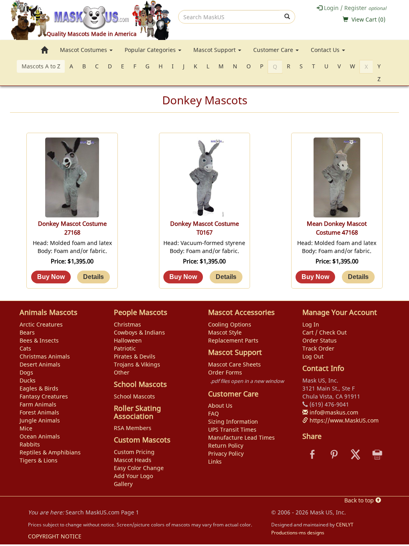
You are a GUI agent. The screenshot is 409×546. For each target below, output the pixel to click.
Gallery (123, 484)
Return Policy (225, 445)
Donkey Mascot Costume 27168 (72, 228)
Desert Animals (40, 364)
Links (215, 461)
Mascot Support (215, 50)
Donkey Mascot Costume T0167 (204, 228)
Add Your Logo (133, 476)
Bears (27, 332)
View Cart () (368, 19)
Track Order (318, 348)
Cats (25, 348)
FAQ (213, 413)
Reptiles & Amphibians (50, 452)
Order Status (319, 340)
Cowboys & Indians (139, 332)
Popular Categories (151, 50)
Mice (26, 428)
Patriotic (125, 348)
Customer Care (274, 50)
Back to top (359, 500)
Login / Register (354, 8)
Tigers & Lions (39, 460)
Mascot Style (225, 332)
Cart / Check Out (324, 332)
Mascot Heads (132, 460)
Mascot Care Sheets (234, 364)
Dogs (26, 372)
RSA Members (132, 428)
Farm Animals (38, 404)
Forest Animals (39, 412)
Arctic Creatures (41, 324)
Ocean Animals (40, 436)
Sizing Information (233, 421)
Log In (310, 324)
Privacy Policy (226, 453)
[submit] (287, 17)
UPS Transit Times (232, 429)
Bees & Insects (39, 340)
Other (121, 372)
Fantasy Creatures (44, 396)
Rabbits (30, 444)
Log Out (313, 356)
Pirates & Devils (134, 356)
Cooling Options (229, 324)
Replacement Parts (233, 340)
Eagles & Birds (39, 388)
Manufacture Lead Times (241, 437)
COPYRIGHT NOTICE (54, 536)
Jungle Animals (40, 420)
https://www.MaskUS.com (343, 420)
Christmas (127, 324)
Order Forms (225, 372)
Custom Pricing (134, 452)
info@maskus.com (333, 412)
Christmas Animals (45, 356)
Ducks (28, 380)
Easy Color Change (139, 468)
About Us (220, 405)
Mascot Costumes (84, 50)
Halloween (128, 340)
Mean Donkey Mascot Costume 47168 (337, 228)
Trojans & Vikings (137, 364)
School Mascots (134, 396)
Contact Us (326, 50)
